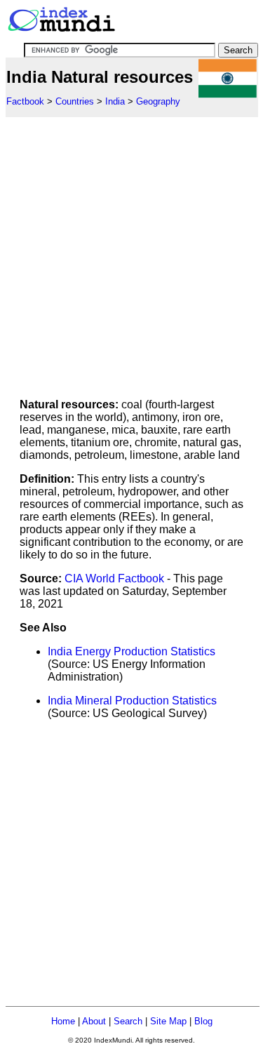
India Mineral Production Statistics (132, 701)
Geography (158, 101)
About (94, 1021)
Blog (203, 1021)
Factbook (25, 101)
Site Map (168, 1021)
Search (128, 1021)
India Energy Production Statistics (131, 651)
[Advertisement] (131, 248)
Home (63, 1021)
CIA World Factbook (114, 578)
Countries (74, 101)
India (115, 101)
